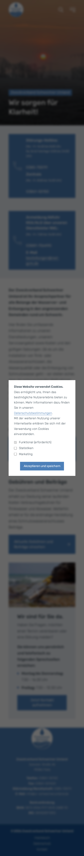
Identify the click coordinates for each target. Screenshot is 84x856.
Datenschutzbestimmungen (33, 413)
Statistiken (26, 448)
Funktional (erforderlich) (35, 442)
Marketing (26, 454)
